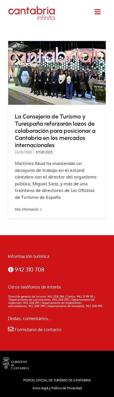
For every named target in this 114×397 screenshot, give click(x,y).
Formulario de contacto (38, 329)
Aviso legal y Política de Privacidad (57, 388)
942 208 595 (94, 306)
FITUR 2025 (44, 152)
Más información (27, 209)
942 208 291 (31, 303)
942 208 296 (55, 296)
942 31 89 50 (85, 296)
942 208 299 (36, 306)
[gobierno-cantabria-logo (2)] (16, 359)
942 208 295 (60, 300)
